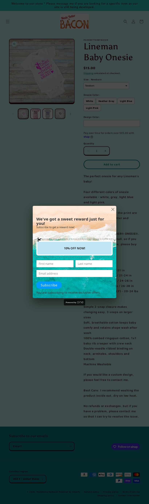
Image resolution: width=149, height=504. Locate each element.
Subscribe (49, 285)
